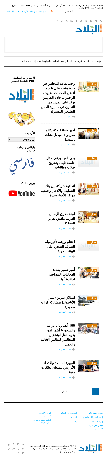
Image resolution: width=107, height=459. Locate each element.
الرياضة (64, 61)
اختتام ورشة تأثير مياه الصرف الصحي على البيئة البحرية (60, 246)
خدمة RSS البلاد (12, 11)
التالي (63, 391)
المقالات (55, 61)
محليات (72, 61)
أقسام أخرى (25, 61)
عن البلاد (33, 11)
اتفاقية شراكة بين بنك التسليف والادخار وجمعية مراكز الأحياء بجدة (58, 190)
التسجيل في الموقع (69, 413)
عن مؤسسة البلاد (96, 413)
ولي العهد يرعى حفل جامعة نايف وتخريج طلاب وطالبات (60, 162)
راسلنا (74, 421)
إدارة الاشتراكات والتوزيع (93, 417)
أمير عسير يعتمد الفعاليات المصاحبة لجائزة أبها (62, 274)
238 (73, 391)
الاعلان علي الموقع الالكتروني (95, 427)
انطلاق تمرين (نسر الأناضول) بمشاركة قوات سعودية (58, 302)
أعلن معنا (42, 11)
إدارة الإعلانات (97, 421)
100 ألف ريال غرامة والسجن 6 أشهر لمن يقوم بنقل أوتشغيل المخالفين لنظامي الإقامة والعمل (58, 334)
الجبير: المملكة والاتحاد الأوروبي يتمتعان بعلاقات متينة (58, 367)
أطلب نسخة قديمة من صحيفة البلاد (41, 421)
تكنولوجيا (46, 61)
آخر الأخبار (88, 61)
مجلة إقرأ (36, 61)
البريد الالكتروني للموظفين (44, 414)
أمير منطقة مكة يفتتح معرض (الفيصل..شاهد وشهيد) (59, 135)
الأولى (79, 61)
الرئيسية (98, 61)
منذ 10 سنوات (65, 116)
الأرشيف (24, 11)
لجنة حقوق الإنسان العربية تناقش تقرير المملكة (61, 218)
